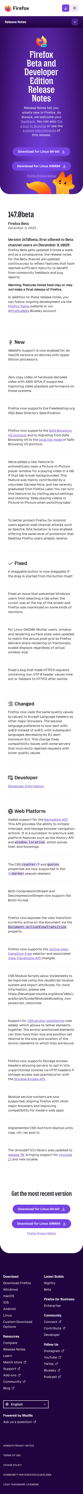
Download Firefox (17, 1283)
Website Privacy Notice (18, 1445)
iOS (6, 1302)
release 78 (16, 1155)
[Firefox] (17, 8)
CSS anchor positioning (46, 1020)
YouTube (50, 1357)
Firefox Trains (18, 306)
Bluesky (50, 1370)
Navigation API (55, 820)
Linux (7, 1315)
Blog (6, 1388)
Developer (52, 1335)
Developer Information (26, 786)
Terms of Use (12, 1455)
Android (9, 1309)
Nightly (49, 1283)
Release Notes (14, 1349)
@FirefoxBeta (18, 311)
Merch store (12, 1362)
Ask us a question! (17, 1422)
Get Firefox (65, 8)
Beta (47, 1289)
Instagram (52, 1351)
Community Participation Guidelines (27, 1474)
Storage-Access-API (29, 1079)
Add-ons (10, 1375)
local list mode (50, 440)
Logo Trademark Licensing (21, 1484)
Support (9, 1369)
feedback (28, 121)
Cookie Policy (12, 1465)
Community (12, 1382)
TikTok (49, 1364)
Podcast (50, 1377)
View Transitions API (24, 958)
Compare (10, 1343)
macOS (8, 1296)
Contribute (52, 1328)
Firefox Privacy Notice (41, 175)
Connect (50, 1322)
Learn (7, 1356)
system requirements (39, 130)
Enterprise (52, 1306)
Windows (10, 1289)
